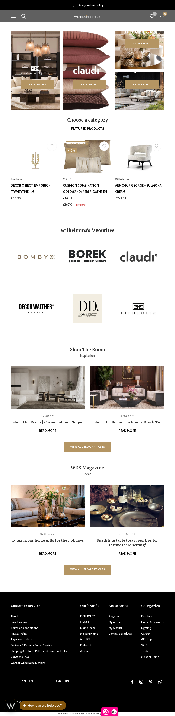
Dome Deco (88, 628)
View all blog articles (87, 446)
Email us (62, 681)
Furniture (146, 616)
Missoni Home (89, 633)
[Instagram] (141, 681)
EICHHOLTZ (87, 616)
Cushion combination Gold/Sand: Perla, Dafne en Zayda (85, 192)
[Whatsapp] (160, 681)
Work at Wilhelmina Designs (28, 662)
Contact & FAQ (20, 656)
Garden (146, 633)
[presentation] (13, 163)
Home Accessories (152, 622)
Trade (145, 651)
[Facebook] (132, 681)
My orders (115, 622)
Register (114, 616)
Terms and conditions (24, 628)
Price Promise (19, 622)
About (14, 616)
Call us (27, 681)
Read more (47, 431)
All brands (86, 651)
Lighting (146, 628)
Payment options (22, 639)
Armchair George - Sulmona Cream (138, 189)
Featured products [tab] (87, 129)
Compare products (120, 633)
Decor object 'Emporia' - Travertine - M (30, 189)
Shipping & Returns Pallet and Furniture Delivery (41, 651)
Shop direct (38, 84)
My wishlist (115, 628)
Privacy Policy (19, 633)
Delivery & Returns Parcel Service (31, 645)
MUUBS (85, 639)
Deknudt (85, 645)
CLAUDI (85, 622)
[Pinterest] (150, 681)
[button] (14, 16)
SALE (144, 645)
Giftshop (146, 639)
